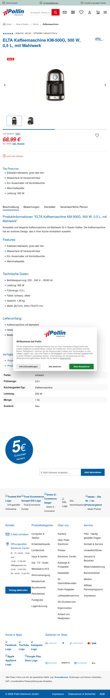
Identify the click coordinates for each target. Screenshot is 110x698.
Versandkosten (61, 677)
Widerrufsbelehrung (94, 566)
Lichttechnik (38, 550)
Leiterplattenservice (68, 595)
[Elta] (99, 43)
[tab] (11, 207)
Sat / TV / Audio (40, 562)
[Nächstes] (105, 84)
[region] (55, 93)
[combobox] (40, 12)
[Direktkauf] (73, 12)
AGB (102, 694)
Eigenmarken (65, 608)
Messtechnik (38, 581)
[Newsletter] (64, 12)
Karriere (62, 533)
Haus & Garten (40, 556)
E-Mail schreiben (20, 534)
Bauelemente (39, 587)
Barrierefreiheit (92, 572)
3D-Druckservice (67, 601)
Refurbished (38, 593)
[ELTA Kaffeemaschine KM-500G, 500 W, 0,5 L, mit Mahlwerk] (55, 84)
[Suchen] (56, 12)
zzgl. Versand (18, 143)
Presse (61, 550)
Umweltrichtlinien (93, 550)
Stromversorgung (41, 575)
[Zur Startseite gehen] (13, 12)
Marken (88, 579)
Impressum (90, 595)
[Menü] (105, 12)
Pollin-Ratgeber (66, 589)
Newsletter (63, 572)
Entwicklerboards (41, 544)
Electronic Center (67, 556)
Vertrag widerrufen (18, 590)
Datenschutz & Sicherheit (81, 694)
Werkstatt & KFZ (40, 568)
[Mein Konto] (89, 12)
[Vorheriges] (5, 84)
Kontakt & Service (93, 544)
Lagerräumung (39, 606)
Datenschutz (57, 478)
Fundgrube (37, 599)
